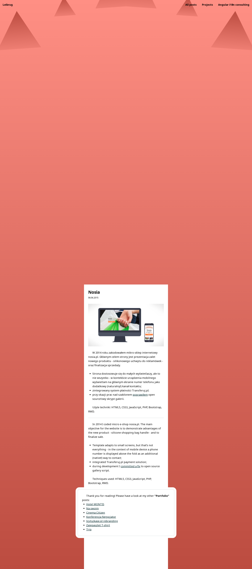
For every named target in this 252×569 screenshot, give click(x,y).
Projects (207, 4)
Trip (88, 529)
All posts (191, 4)
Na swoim (92, 508)
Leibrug (8, 4)
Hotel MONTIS (95, 504)
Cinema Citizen (95, 512)
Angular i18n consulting (233, 4)
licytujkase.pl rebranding (102, 521)
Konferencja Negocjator (101, 517)
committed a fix (130, 466)
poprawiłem (140, 394)
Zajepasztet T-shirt (98, 525)
